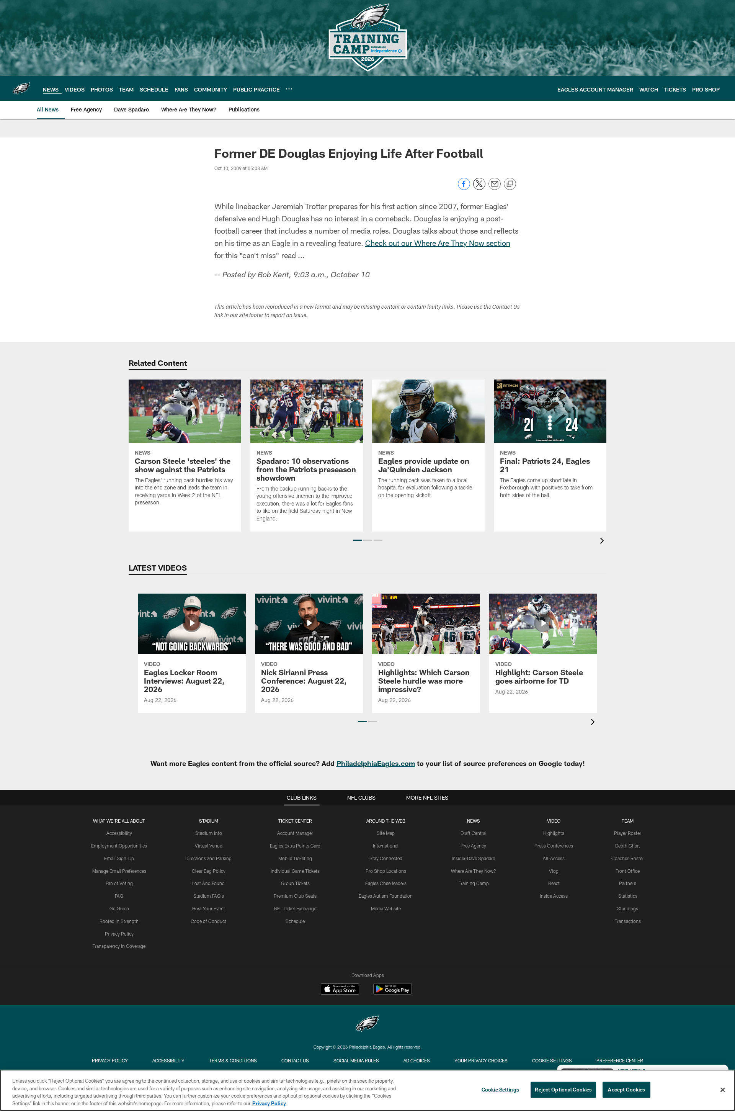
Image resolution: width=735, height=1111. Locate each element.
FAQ (119, 895)
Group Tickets (295, 883)
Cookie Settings (552, 1060)
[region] (367, 1090)
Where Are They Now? (473, 871)
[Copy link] (510, 184)
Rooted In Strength (119, 921)
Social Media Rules (356, 1060)
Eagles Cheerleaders (386, 883)
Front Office (628, 871)
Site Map (386, 833)
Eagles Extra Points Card (295, 845)
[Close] (722, 1089)
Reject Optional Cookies (563, 1089)
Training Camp (474, 883)
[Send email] (494, 188)
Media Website (386, 908)
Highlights (553, 833)
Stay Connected (385, 858)
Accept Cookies (626, 1089)
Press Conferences (553, 845)
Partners (627, 883)
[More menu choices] (289, 89)
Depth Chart (627, 845)
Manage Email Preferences (119, 871)
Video (553, 820)
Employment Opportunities (119, 845)
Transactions (628, 921)
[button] (357, 540)
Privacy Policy (119, 933)
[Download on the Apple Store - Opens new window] (340, 989)
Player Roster (627, 833)
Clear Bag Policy (208, 871)
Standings (627, 908)
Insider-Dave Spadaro (473, 858)
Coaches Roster (627, 858)
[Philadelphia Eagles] (367, 1024)
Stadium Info (208, 833)
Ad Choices (416, 1060)
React (554, 883)
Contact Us (295, 1060)
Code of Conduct (208, 921)
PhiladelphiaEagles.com (375, 763)
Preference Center (619, 1060)
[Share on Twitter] (479, 188)
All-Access (554, 858)
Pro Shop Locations (386, 871)
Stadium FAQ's (208, 895)
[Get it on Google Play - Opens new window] (392, 992)
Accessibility (119, 833)
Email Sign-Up (119, 858)
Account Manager (295, 833)
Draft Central (474, 833)
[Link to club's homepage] (21, 88)
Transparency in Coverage (119, 946)
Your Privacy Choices (481, 1060)
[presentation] (603, 542)
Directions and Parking (208, 858)
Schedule (295, 921)
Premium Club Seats (295, 895)
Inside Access (554, 895)
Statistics (627, 895)
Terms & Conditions (233, 1060)
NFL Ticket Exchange (295, 908)
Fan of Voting (119, 883)
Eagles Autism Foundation (386, 895)
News (473, 820)
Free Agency (473, 845)
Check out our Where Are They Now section (437, 242)
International (386, 845)
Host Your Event (208, 908)
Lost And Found (208, 883)
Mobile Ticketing (295, 858)
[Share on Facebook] (464, 188)
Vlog (554, 871)
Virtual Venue (208, 845)
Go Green (119, 908)
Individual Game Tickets (295, 871)
